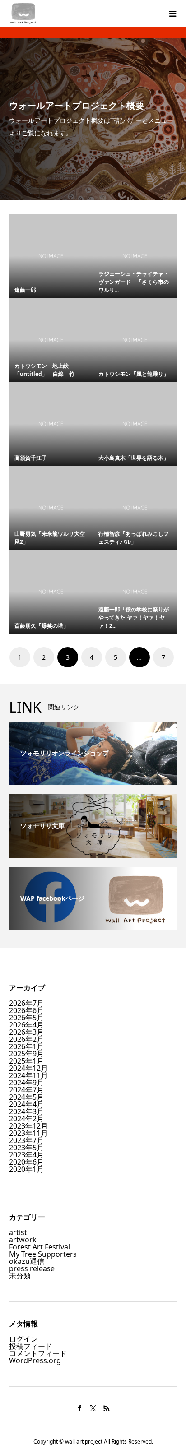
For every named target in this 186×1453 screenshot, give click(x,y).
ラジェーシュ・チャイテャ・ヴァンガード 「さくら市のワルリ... (133, 282)
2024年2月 (26, 1119)
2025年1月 (26, 1061)
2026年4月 (26, 1025)
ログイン (23, 1339)
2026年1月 (26, 1046)
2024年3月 (26, 1111)
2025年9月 (26, 1054)
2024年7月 (26, 1090)
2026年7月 (26, 1003)
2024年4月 (26, 1104)
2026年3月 (26, 1032)
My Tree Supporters (43, 1254)
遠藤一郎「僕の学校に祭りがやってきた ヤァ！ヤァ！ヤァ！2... (133, 617)
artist (18, 1232)
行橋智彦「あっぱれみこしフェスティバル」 (133, 538)
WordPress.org (35, 1360)
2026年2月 (26, 1039)
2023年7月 (26, 1140)
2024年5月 (26, 1097)
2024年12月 (28, 1068)
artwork (23, 1240)
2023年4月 (26, 1155)
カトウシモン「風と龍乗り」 (136, 374)
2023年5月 (26, 1147)
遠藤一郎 (28, 290)
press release (32, 1268)
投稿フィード (30, 1346)
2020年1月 (26, 1169)
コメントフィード (38, 1353)
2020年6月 (26, 1162)
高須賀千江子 (33, 458)
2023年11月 (28, 1133)
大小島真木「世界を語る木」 (133, 458)
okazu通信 (26, 1261)
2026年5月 (26, 1018)
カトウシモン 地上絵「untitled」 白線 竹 (44, 370)
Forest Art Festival (39, 1247)
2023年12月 (28, 1126)
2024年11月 (28, 1075)
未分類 (20, 1276)
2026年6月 (26, 1010)
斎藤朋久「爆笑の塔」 (41, 625)
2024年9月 (26, 1082)
